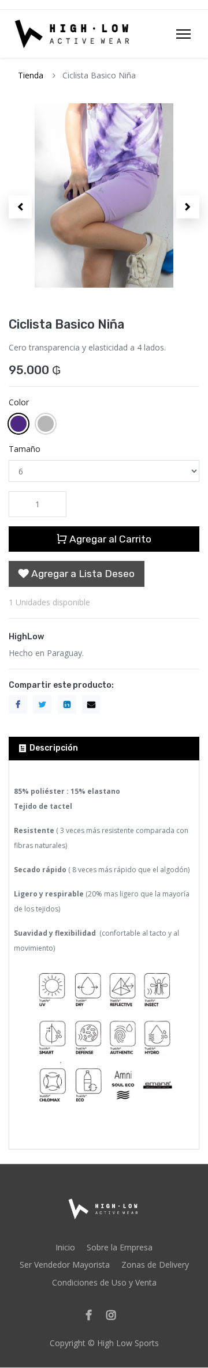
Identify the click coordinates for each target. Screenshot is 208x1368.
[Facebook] (92, 1315)
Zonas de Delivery (155, 1264)
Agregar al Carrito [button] (109, 539)
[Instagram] (114, 1315)
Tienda (30, 75)
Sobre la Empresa (120, 1247)
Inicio (65, 1247)
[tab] (104, 748)
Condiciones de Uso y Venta (104, 1282)
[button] (20, 206)
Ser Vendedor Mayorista (65, 1264)
